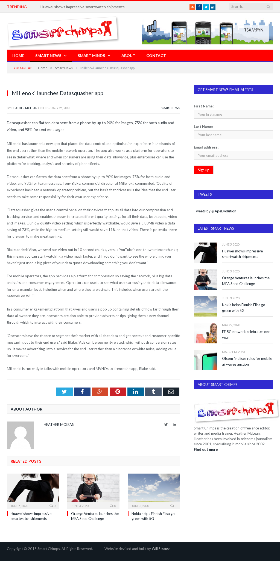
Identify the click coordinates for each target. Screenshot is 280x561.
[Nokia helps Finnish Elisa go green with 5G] (154, 491)
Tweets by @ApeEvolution (215, 211)
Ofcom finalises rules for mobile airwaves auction (247, 361)
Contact (156, 55)
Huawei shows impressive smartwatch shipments (82, 6)
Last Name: (203, 126)
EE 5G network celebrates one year (246, 334)
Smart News (48, 55)
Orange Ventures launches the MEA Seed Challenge (246, 281)
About (128, 55)
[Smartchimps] (63, 31)
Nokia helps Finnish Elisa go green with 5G (243, 308)
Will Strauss (161, 548)
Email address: (206, 147)
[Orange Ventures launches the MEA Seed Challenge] (93, 491)
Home (18, 55)
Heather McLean (24, 108)
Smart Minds (91, 55)
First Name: (204, 106)
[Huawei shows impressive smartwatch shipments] (33, 491)
